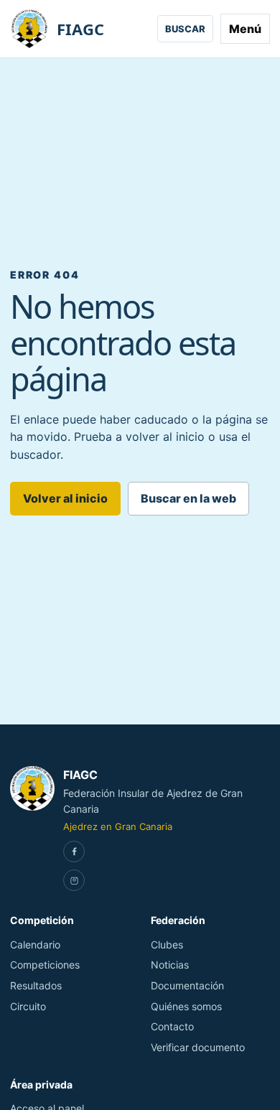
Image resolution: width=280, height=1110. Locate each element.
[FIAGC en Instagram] (74, 880)
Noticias (170, 965)
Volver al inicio (65, 498)
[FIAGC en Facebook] (74, 851)
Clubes (167, 944)
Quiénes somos (186, 1006)
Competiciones (45, 965)
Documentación (187, 985)
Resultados (36, 985)
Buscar (185, 28)
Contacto (172, 1026)
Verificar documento (198, 1047)
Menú (245, 29)
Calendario (35, 944)
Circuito (28, 1006)
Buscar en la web (188, 498)
